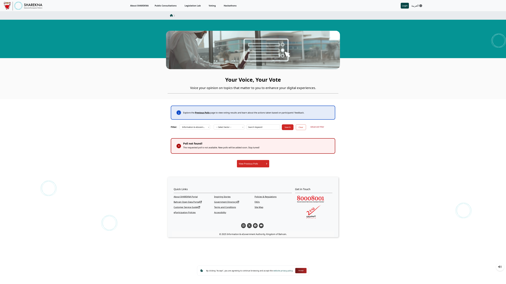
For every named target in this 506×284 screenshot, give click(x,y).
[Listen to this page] (500, 267)
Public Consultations (166, 5)
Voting (212, 5)
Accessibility (220, 212)
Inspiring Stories (222, 196)
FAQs (257, 202)
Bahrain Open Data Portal (186, 202)
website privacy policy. (283, 270)
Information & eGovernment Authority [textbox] (195, 127)
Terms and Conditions (225, 207)
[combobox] (195, 127)
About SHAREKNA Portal (186, 196)
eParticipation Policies (185, 212)
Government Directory (225, 202)
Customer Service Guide (186, 207)
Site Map (259, 207)
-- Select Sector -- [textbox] (223, 127)
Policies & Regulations (266, 196)
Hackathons (230, 5)
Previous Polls (202, 112)
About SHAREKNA (139, 5)
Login (405, 5)
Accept (300, 270)
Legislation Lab (193, 5)
